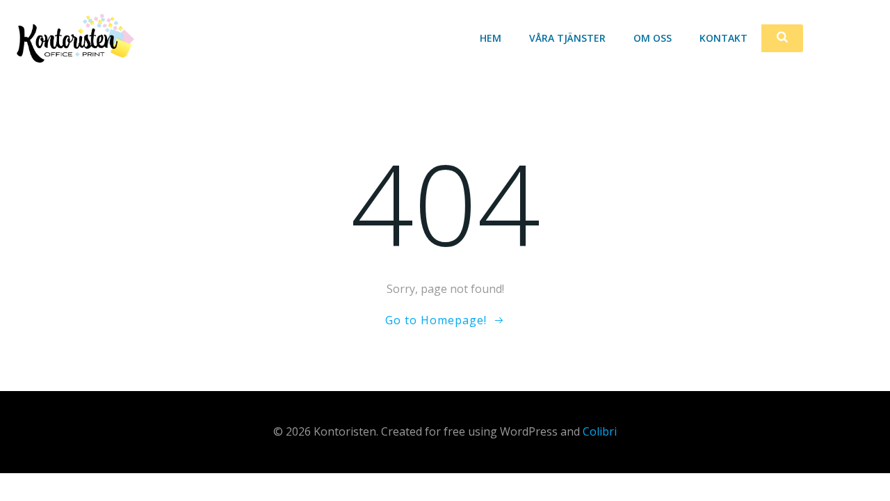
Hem (490, 38)
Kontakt (723, 38)
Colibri (600, 431)
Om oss (652, 38)
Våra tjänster (567, 38)
